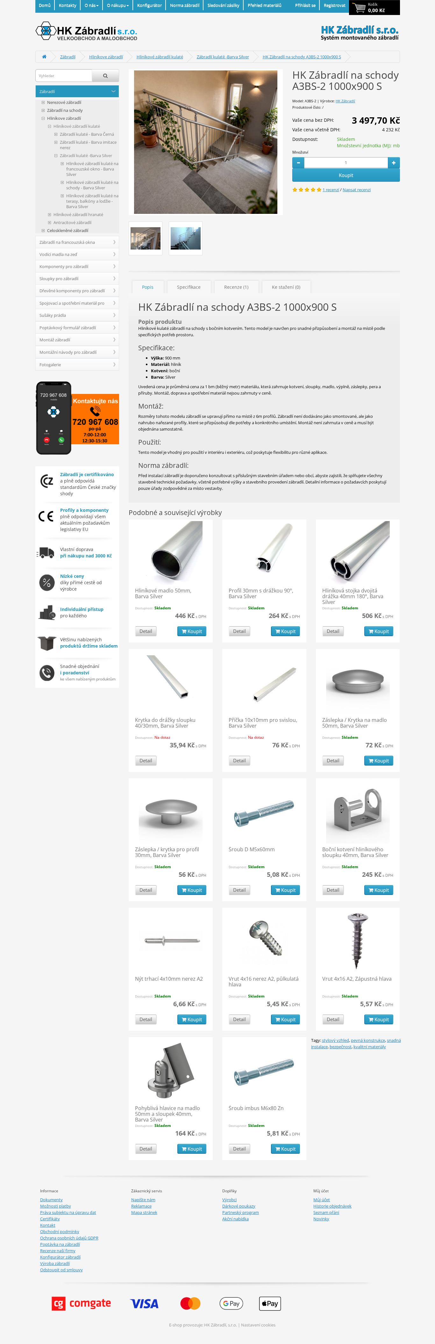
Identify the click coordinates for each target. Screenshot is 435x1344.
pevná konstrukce (368, 1040)
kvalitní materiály (369, 1047)
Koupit (346, 175)
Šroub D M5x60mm (252, 849)
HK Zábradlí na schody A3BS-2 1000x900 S (302, 57)
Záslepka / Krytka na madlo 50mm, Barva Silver (354, 722)
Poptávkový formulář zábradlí (67, 328)
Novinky (321, 1219)
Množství (300, 152)
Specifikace (189, 287)
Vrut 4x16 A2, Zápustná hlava (357, 978)
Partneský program (240, 1212)
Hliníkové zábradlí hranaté (78, 214)
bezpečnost (341, 1047)
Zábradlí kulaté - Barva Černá (87, 134)
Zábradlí (67, 57)
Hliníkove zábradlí (106, 57)
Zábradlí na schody (65, 110)
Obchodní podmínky (59, 1231)
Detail (145, 631)
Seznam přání (326, 1212)
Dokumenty (51, 1199)
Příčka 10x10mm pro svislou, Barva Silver (263, 722)
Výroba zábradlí (55, 1263)
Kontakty (67, 5)
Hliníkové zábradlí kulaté (160, 57)
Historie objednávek (332, 1206)
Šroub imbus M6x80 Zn (256, 1108)
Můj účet (321, 1199)
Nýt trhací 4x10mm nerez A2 (169, 978)
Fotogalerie (50, 364)
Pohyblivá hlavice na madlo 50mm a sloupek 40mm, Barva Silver (167, 1114)
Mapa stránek (144, 1212)
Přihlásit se (305, 5)
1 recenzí (331, 190)
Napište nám (143, 1199)
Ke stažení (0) (286, 287)
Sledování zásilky (223, 5)
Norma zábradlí (184, 5)
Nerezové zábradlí (64, 102)
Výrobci (229, 1199)
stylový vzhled (335, 1040)
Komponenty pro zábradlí (63, 266)
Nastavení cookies (258, 1325)
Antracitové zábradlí (72, 222)
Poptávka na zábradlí (60, 1244)
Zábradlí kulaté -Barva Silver (223, 57)
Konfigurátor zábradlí (60, 1257)
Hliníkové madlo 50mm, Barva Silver (163, 593)
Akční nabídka (235, 1219)
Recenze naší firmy (57, 1250)
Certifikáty (50, 1219)
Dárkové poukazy (238, 1206)
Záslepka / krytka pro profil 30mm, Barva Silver (167, 852)
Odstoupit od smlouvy (61, 1270)
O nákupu (116, 5)
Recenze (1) (236, 287)
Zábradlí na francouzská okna (67, 242)
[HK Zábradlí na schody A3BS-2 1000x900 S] (206, 142)
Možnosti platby (55, 1206)
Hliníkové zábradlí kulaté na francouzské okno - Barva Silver (92, 169)
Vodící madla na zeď (58, 254)
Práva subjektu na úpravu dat (68, 1212)
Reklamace (141, 1206)
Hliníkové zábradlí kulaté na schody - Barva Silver (92, 185)
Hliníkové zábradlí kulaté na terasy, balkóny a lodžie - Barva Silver (92, 201)
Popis (147, 287)
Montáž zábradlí (54, 340)
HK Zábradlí (345, 100)
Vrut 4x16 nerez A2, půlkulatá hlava (264, 981)
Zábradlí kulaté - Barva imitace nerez (88, 145)
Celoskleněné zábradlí (67, 230)
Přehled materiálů (265, 5)
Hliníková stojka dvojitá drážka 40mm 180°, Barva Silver (352, 596)
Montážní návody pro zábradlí (67, 352)
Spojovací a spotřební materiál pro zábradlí (71, 304)
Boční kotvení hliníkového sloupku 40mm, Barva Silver (355, 852)
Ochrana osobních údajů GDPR (69, 1238)
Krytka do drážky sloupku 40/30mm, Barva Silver (165, 722)
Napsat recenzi (357, 190)
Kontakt (47, 1225)
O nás (90, 5)
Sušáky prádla (52, 315)
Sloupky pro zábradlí (58, 278)
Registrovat (335, 5)
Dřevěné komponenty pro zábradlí (72, 291)
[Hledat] (105, 75)
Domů (45, 5)
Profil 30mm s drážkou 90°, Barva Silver (261, 593)
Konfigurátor (149, 5)
